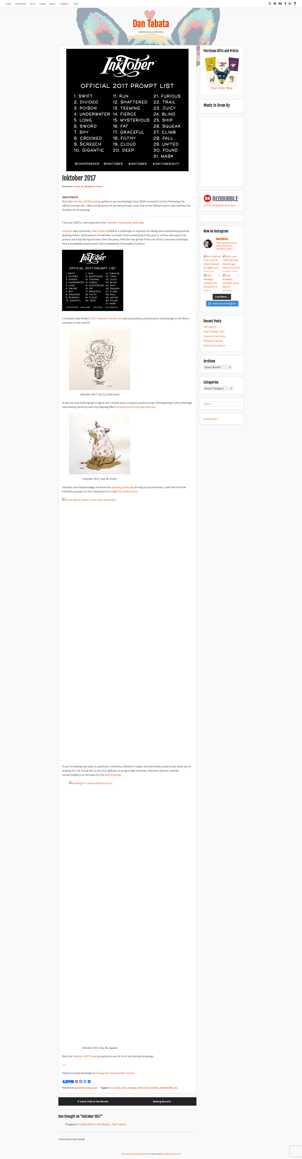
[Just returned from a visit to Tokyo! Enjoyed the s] (212, 263)
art (109, 1087)
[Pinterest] (275, 2)
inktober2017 (166, 1087)
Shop (75, 4)
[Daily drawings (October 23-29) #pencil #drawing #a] (231, 282)
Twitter (129, 1073)
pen (175, 1087)
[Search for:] (222, 403)
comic (124, 1087)
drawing (132, 1087)
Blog (32, 4)
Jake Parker (98, 231)
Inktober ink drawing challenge (125, 222)
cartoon (116, 1087)
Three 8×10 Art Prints (214, 336)
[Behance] (280, 2)
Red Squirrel (210, 326)
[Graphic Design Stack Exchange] (295, 2)
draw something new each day (137, 407)
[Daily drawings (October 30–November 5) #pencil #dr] (212, 282)
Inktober (67, 231)
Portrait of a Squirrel (214, 345)
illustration (143, 1087)
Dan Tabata (151, 23)
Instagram (102, 1073)
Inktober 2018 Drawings (87, 201)
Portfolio (20, 4)
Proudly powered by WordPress (134, 1154)
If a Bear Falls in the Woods (92, 1101)
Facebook (115, 1073)
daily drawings (113, 774)
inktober (154, 1087)
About (52, 4)
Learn (42, 4)
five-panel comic (128, 491)
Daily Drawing (84, 1087)
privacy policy (211, 418)
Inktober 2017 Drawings (87, 1056)
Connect (64, 4)
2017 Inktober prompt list (106, 318)
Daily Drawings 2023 (214, 331)
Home (8, 4)
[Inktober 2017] (127, 110)
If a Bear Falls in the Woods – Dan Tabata (102, 1124)
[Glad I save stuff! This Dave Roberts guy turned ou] (231, 263)
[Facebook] (285, 2)
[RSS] (290, 2)
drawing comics (121, 487)
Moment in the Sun (213, 340)
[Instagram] (270, 2)
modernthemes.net (172, 1154)
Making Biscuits (162, 1101)
